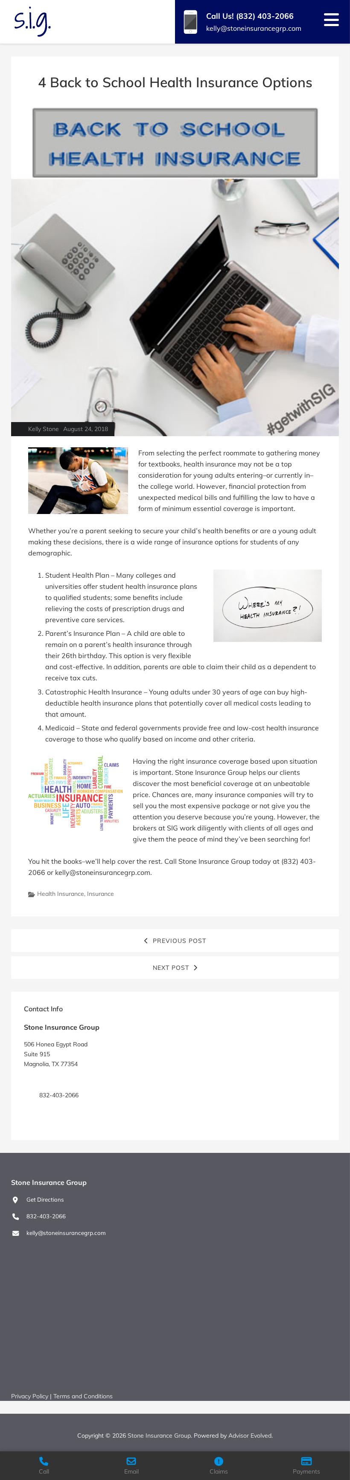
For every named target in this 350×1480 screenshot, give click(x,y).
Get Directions (58, 1079)
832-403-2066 (46, 1216)
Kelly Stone (43, 429)
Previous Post (179, 941)
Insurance (100, 894)
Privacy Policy (29, 1396)
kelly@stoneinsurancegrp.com (253, 28)
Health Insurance (60, 894)
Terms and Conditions (83, 1396)
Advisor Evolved (249, 1435)
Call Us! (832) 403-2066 (250, 16)
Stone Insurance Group (159, 1435)
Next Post (171, 968)
